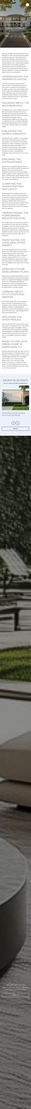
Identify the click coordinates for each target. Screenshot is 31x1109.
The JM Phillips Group (15, 366)
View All (15, 428)
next (17, 423)
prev (13, 423)
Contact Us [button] (15, 995)
